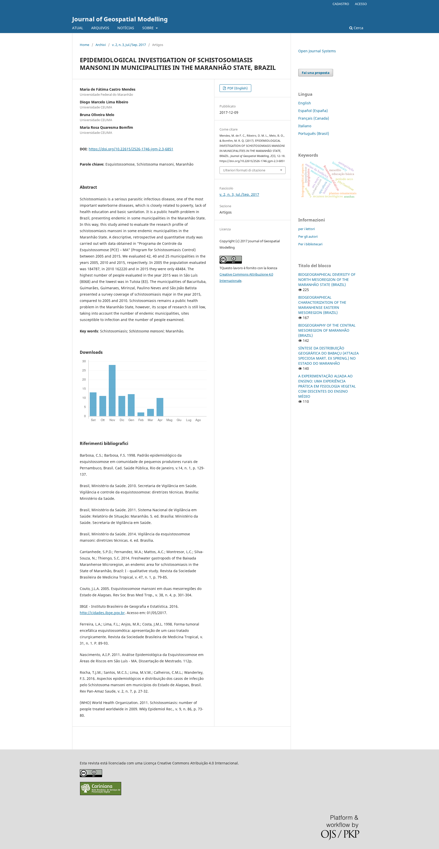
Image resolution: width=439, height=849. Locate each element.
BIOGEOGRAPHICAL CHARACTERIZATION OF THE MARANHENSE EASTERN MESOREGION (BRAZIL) (322, 305)
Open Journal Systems (317, 51)
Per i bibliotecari (310, 244)
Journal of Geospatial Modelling (120, 19)
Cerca (358, 27)
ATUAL (77, 27)
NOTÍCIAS (125, 27)
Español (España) (313, 110)
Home (84, 44)
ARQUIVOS (100, 27)
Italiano (304, 125)
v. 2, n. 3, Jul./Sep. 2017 (129, 44)
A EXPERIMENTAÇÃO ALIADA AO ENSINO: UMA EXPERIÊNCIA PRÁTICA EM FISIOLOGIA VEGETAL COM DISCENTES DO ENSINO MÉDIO (327, 386)
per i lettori (306, 229)
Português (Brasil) (313, 133)
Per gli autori (308, 236)
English (304, 103)
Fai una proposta (316, 72)
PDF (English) (237, 88)
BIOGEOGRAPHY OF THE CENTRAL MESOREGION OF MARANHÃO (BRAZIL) (326, 330)
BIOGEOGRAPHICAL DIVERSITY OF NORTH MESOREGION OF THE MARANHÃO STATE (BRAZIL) (326, 279)
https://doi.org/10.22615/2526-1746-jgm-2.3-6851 (131, 149)
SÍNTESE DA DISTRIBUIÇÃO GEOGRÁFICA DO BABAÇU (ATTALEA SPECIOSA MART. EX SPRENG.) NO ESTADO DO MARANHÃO (328, 356)
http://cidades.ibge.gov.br (102, 612)
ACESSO (361, 4)
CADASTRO (341, 4)
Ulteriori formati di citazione (244, 170)
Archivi (101, 44)
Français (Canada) (313, 118)
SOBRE (148, 27)
